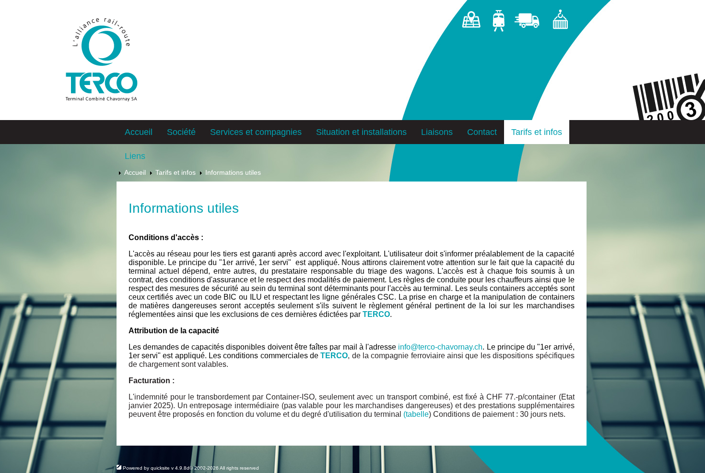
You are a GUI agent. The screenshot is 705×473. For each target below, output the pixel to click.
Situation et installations (361, 132)
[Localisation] (471, 22)
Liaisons (437, 132)
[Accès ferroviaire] (498, 22)
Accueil (139, 132)
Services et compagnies (256, 132)
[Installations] (560, 22)
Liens (135, 156)
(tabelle (416, 414)
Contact (482, 132)
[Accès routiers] (528, 22)
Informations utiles (233, 172)
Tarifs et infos (536, 132)
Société (181, 132)
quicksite (160, 468)
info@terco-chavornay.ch (440, 347)
